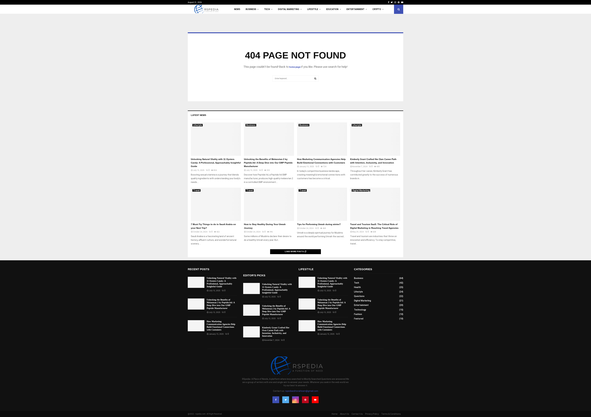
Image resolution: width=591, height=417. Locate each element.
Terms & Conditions (391, 414)
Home (335, 414)
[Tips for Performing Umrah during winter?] (322, 204)
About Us (344, 414)
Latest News (198, 115)
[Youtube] (315, 399)
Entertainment (355, 9)
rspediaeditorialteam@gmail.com (301, 391)
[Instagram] (295, 399)
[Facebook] (275, 399)
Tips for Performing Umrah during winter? (319, 224)
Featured (358, 318)
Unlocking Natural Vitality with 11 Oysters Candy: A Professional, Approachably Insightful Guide (216, 163)
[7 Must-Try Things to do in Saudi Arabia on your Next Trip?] (216, 204)
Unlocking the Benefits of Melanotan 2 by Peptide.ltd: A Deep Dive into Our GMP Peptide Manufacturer (268, 163)
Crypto (376, 9)
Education (332, 9)
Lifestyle (312, 9)
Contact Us (357, 414)
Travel (196, 190)
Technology (360, 309)
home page (294, 67)
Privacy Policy (372, 414)
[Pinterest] (305, 399)
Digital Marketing (288, 9)
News (237, 9)
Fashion (358, 314)
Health (357, 287)
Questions (359, 296)
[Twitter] (285, 399)
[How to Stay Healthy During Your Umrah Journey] (269, 204)
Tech (267, 9)
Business (251, 9)
